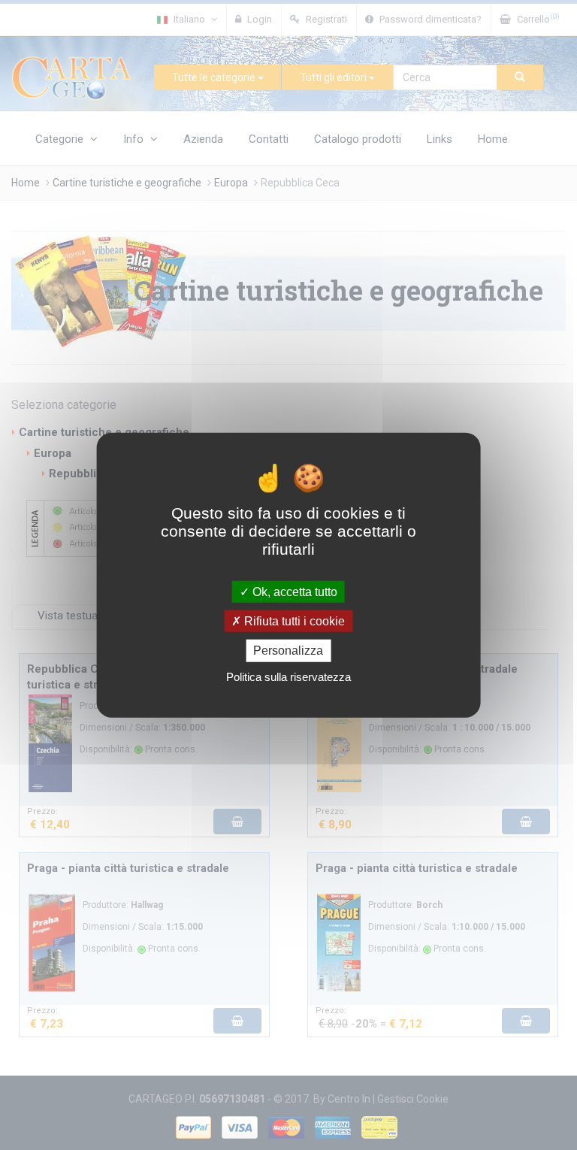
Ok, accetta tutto (293, 592)
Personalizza (288, 650)
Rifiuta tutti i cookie (293, 621)
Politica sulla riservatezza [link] (288, 676)
